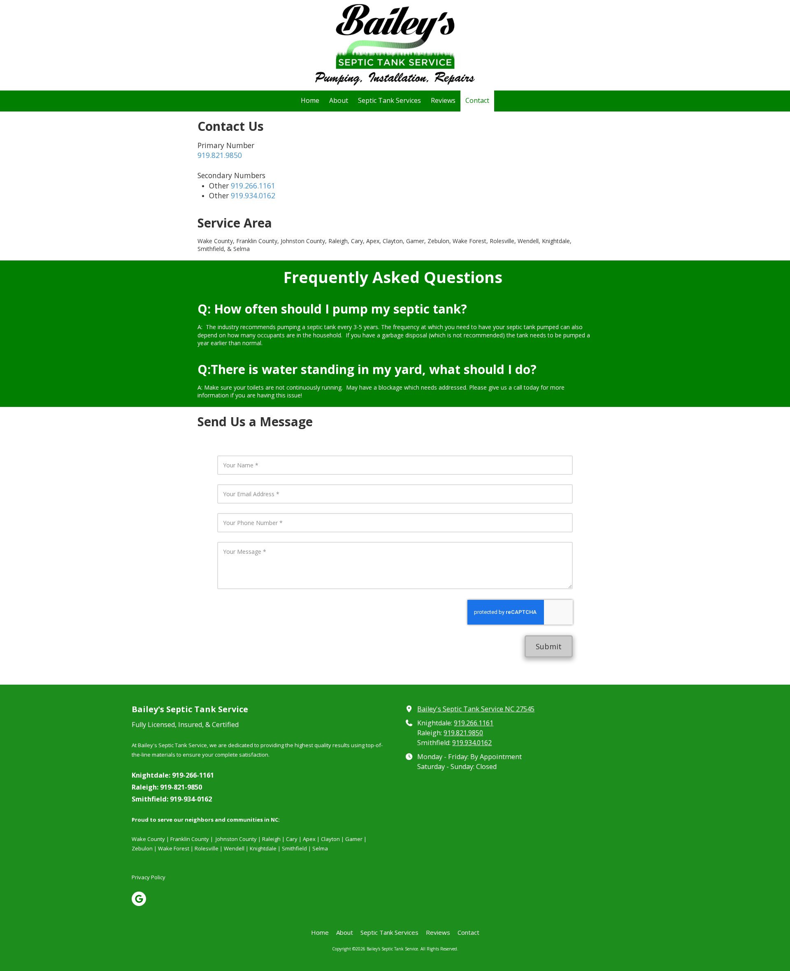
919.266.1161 (253, 185)
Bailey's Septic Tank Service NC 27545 (475, 708)
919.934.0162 (253, 195)
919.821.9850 (220, 155)
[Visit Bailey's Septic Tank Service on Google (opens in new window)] (139, 899)
